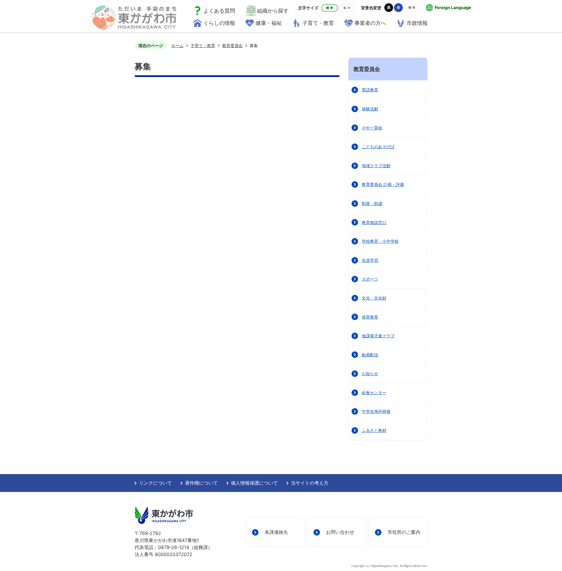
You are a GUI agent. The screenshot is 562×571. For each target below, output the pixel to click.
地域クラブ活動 (376, 165)
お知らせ (370, 373)
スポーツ (370, 278)
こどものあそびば (378, 146)
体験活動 (370, 108)
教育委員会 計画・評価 (383, 184)
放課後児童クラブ (378, 335)
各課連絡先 (276, 532)
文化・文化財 (374, 297)
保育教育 (370, 316)
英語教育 (370, 89)
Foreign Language (453, 7)
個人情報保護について (254, 483)
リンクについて (155, 483)
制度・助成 (372, 203)
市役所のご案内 (404, 532)
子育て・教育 (203, 45)
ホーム (177, 45)
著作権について (201, 483)
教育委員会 (232, 45)
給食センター (374, 392)
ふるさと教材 (374, 430)
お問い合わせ (340, 532)
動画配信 (370, 354)
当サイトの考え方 (309, 483)
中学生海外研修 (376, 411)
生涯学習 (370, 260)
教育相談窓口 (374, 222)
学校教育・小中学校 (380, 241)
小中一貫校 (372, 127)
